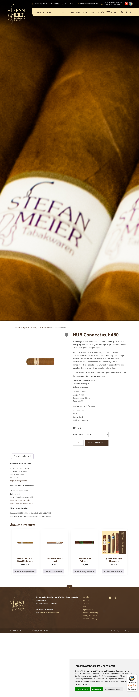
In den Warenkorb (96, 443)
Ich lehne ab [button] (96, 689)
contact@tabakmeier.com (49, 612)
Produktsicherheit (22, 456)
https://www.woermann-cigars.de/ (22, 503)
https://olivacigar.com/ (18, 481)
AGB (84, 606)
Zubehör (100, 12)
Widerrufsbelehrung (90, 612)
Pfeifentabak (74, 12)
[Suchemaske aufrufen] (122, 12)
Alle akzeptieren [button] (82, 689)
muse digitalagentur (125, 631)
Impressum (87, 600)
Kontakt (86, 597)
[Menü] (135, 675)
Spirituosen (88, 12)
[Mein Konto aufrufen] (127, 12)
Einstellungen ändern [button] (113, 689)
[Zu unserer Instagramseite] (115, 598)
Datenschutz (87, 603)
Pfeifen (62, 12)
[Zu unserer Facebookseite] (110, 598)
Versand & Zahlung (90, 619)
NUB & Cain (44, 327)
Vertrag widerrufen (90, 616)
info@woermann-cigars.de (20, 500)
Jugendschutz (88, 609)
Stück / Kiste (78, 434)
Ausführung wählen (25, 571)
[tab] (23, 456)
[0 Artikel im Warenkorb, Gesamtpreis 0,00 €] (131, 12)
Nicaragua (34, 327)
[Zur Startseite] (16, 23)
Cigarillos (51, 12)
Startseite (18, 327)
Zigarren (39, 12)
